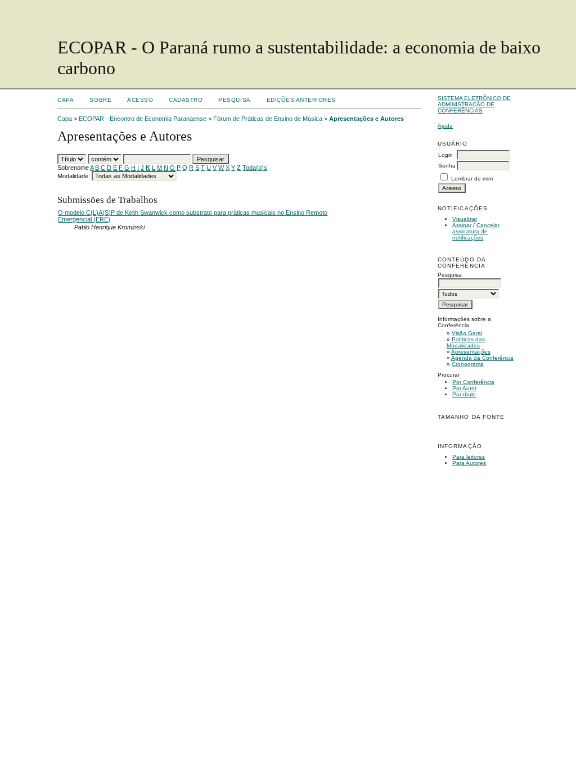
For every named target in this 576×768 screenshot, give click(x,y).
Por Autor (464, 388)
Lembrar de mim (472, 178)
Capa (65, 100)
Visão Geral (467, 333)
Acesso (140, 100)
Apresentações (470, 352)
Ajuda (445, 126)
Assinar (461, 225)
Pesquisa (234, 100)
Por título (464, 394)
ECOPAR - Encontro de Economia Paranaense (142, 118)
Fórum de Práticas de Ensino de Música (267, 118)
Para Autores (469, 463)
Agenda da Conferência (482, 358)
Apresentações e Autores (366, 118)
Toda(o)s (254, 167)
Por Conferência (473, 382)
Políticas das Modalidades (466, 342)
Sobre (100, 100)
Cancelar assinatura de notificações (476, 231)
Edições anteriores (301, 100)
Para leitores (468, 457)
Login (445, 155)
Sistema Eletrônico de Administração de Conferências (474, 104)
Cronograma (468, 364)
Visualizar (464, 219)
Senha (447, 165)
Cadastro (185, 100)
